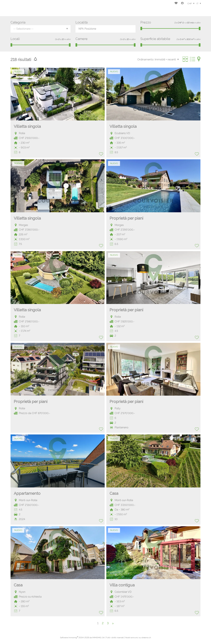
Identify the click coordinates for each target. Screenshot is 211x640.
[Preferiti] (176, 3)
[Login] (182, 3)
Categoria (18, 22)
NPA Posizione (87, 28)
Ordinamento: (145, 59)
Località (81, 22)
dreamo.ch (146, 637)
